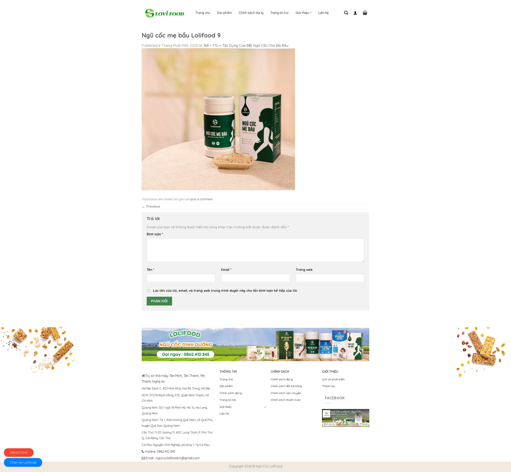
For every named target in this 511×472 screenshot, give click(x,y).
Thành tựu (328, 386)
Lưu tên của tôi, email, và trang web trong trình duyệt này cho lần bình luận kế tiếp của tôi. (225, 291)
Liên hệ (323, 13)
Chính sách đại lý (251, 13)
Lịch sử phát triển (333, 379)
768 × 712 (210, 45)
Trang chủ (202, 13)
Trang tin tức (279, 13)
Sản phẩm (224, 13)
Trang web (304, 270)
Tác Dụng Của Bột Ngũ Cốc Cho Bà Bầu (255, 45)
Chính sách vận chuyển (286, 393)
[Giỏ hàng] (365, 12)
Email (226, 270)
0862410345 (19, 453)
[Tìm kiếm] (346, 12)
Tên (150, 270)
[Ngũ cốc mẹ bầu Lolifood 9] (218, 118)
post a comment (201, 199)
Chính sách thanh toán (286, 400)
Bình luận (155, 234)
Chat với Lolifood (23, 462)
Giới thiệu (302, 13)
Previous (151, 206)
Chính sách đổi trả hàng (286, 386)
